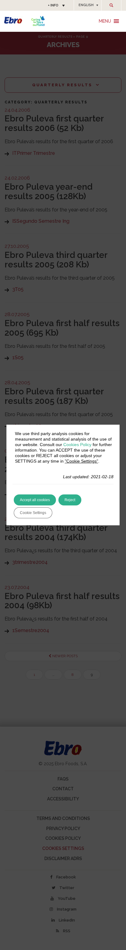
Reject (70, 500)
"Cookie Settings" (81, 461)
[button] (87, 5)
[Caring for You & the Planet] (38, 21)
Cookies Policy (77, 444)
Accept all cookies (35, 500)
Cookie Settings (33, 513)
